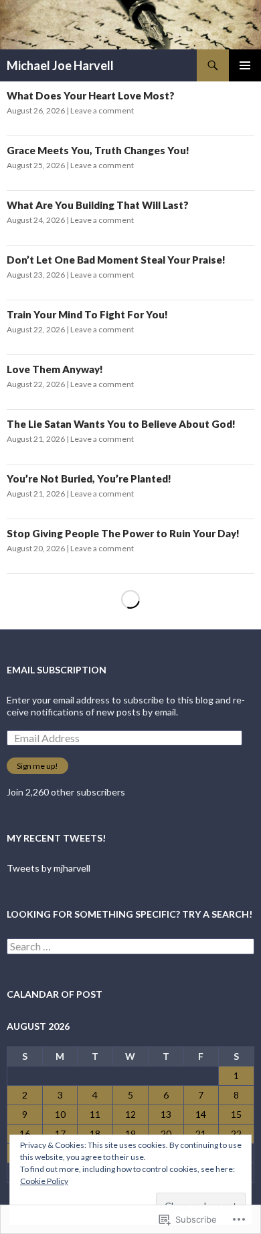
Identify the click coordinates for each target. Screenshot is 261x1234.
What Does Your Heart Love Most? (91, 95)
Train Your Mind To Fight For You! (87, 314)
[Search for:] (130, 946)
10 (60, 1114)
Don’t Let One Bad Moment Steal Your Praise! (116, 260)
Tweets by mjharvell (48, 868)
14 (200, 1114)
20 (166, 1133)
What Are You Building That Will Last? (98, 205)
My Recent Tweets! (56, 838)
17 (60, 1133)
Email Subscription (56, 669)
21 (200, 1133)
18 (95, 1133)
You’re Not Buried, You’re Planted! (89, 479)
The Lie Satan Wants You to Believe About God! (121, 424)
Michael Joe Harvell (60, 65)
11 (95, 1114)
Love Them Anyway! (55, 369)
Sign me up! (37, 766)
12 (130, 1114)
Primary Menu (245, 65)
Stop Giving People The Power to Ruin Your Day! (123, 533)
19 (130, 1133)
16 (24, 1133)
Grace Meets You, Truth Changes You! (98, 150)
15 (236, 1114)
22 (236, 1133)
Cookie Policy (44, 1181)
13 (166, 1114)
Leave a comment (102, 110)
